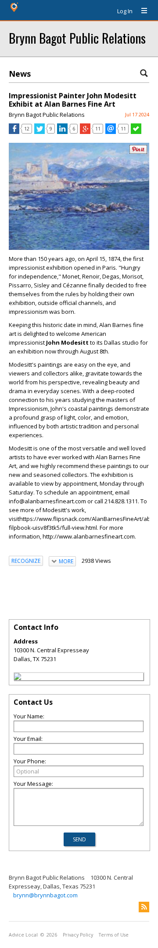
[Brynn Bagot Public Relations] (17, 678)
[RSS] (144, 907)
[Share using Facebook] (14, 132)
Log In (125, 11)
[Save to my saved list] (136, 132)
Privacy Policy (78, 935)
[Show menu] (141, 11)
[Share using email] (110, 132)
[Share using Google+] (85, 132)
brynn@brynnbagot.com (45, 895)
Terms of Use (114, 935)
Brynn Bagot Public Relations (77, 37)
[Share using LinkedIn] (62, 132)
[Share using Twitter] (39, 132)
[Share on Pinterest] (138, 152)
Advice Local (23, 935)
